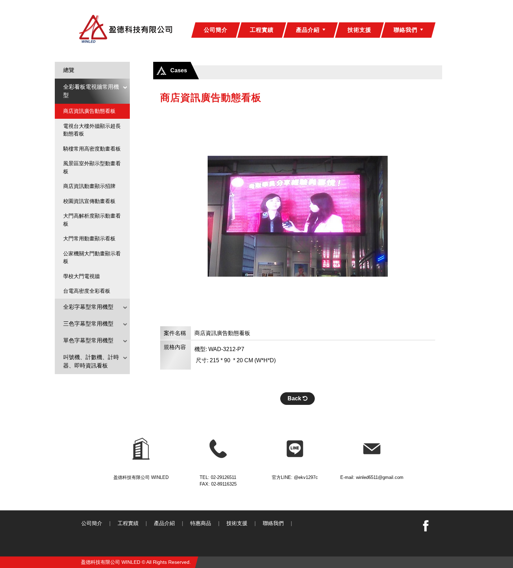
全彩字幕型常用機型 (88, 307)
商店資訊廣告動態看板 (89, 111)
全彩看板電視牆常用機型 (91, 91)
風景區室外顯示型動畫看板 (92, 167)
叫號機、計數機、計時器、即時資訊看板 (91, 361)
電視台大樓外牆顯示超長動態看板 (92, 130)
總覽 (68, 70)
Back (295, 398)
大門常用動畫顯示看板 (89, 238)
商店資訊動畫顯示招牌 (89, 186)
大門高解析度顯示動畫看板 (92, 220)
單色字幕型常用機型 (88, 340)
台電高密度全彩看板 (86, 291)
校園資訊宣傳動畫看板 (89, 201)
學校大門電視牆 (81, 276)
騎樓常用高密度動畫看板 (92, 149)
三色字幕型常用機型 (88, 324)
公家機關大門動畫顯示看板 (92, 257)
